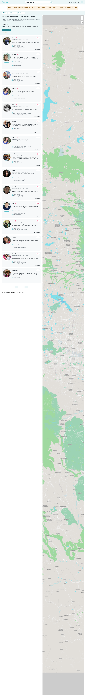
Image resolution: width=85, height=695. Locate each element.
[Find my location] (82, 22)
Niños (5, 12)
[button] (81, 391)
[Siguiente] (26, 287)
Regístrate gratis (6, 29)
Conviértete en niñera (74, 2)
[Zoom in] (82, 17)
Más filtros (22, 12)
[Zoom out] (82, 19)
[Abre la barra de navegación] (82, 2)
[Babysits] (5, 2)
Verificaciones (13, 12)
